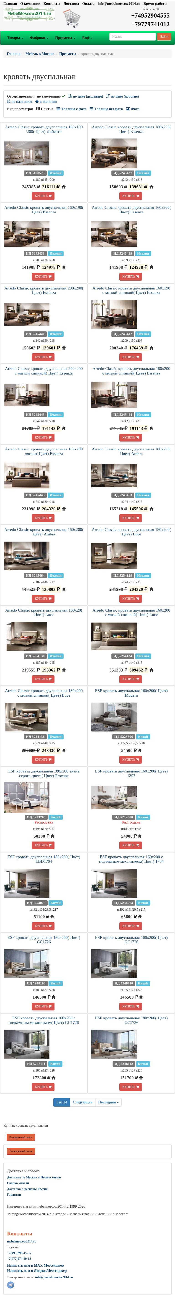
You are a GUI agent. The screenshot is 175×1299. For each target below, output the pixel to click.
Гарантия (14, 1194)
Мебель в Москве (40, 54)
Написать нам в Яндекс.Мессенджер (37, 1271)
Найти (164, 36)
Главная (10, 3)
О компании (30, 3)
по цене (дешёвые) (87, 96)
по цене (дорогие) (124, 96)
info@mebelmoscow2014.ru (119, 3)
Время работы (155, 3)
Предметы (64, 38)
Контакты (52, 3)
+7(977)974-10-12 (19, 1258)
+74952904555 (150, 15)
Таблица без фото (108, 109)
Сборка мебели (18, 1183)
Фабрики (38, 38)
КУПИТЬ (42, 196)
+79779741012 (150, 24)
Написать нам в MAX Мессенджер (35, 1265)
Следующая (83, 1102)
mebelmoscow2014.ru (21, 1241)
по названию (21, 101)
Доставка (71, 3)
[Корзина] (87, 18)
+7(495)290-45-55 (19, 1253)
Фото (134, 109)
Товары (14, 38)
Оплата (88, 3)
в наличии (48, 101)
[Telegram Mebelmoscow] (10, 1284)
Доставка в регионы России (27, 1189)
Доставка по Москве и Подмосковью (34, 1177)
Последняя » (108, 1102)
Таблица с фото (73, 109)
